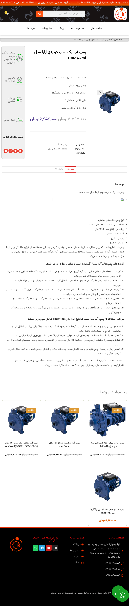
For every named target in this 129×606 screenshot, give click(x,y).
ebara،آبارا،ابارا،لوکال (57, 149)
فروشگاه (113, 39)
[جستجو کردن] (39, 14)
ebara (78, 153)
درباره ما (31, 28)
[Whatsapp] (122, 595)
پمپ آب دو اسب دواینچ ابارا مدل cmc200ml (64, 444)
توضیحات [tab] (70, 169)
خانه (120, 39)
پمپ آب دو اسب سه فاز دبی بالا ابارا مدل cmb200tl (107, 511)
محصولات (79, 28)
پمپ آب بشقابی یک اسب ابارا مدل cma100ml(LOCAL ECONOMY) (21, 444)
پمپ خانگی (61, 145)
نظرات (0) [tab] (59, 169)
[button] (100, 92)
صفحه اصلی (96, 28)
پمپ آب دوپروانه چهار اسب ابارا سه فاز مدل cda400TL (107, 444)
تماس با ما (47, 28)
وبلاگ (61, 28)
